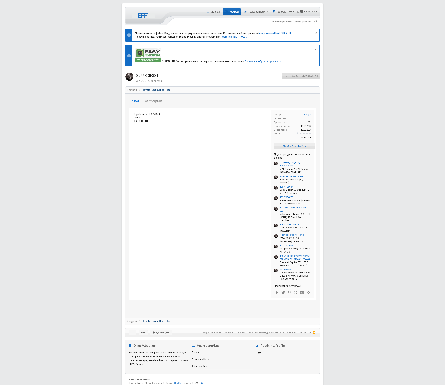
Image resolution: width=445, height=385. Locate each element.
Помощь (291, 332)
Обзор (136, 101)
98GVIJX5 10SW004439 (291, 176)
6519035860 (286, 269)
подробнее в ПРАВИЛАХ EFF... (276, 33)
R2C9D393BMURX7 (289, 224)
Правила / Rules (200, 359)
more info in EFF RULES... (235, 36)
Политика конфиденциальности (266, 332)
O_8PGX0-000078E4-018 (292, 235)
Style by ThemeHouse (139, 379)
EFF (143, 332)
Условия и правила (234, 332)
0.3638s (177, 383)
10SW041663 (286, 245)
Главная (196, 352)
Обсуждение (153, 101)
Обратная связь (200, 366)
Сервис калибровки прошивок (263, 61)
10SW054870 (286, 197)
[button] (267, 11)
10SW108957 (286, 186)
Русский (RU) (162, 332)
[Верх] (310, 332)
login (258, 352)
